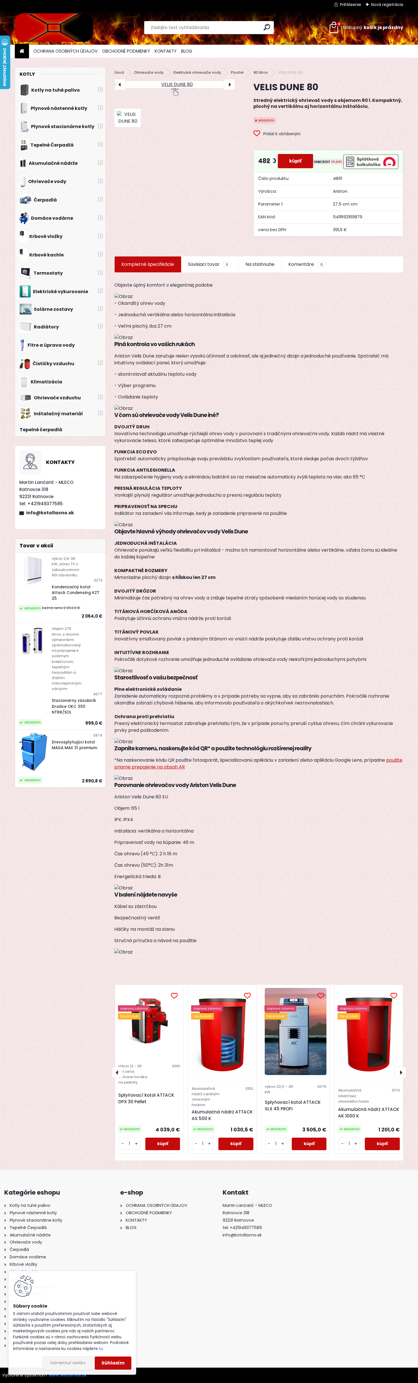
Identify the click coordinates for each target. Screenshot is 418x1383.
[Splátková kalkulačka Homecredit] (328, 161)
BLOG (186, 51)
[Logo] (54, 27)
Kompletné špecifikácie (147, 264)
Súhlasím (113, 1363)
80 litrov (261, 72)
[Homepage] (22, 51)
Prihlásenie (350, 4)
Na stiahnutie (259, 264)
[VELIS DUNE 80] (174, 84)
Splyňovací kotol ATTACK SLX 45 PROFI (293, 1105)
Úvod (119, 72)
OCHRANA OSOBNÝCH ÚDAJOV (66, 51)
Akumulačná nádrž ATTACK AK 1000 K (368, 1112)
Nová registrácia (387, 4)
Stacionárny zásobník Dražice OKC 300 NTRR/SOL (74, 706)
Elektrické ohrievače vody (197, 72)
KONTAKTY (166, 51)
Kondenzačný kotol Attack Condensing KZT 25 (76, 592)
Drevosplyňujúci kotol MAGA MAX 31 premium (74, 745)
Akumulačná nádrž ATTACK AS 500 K (222, 1115)
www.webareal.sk (68, 1375)
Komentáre (305, 264)
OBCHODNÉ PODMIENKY (126, 51)
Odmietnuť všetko (67, 1363)
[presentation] (120, 84)
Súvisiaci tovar (208, 264)
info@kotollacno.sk (50, 512)
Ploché (237, 72)
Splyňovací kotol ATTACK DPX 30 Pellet (146, 1098)
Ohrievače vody (149, 72)
